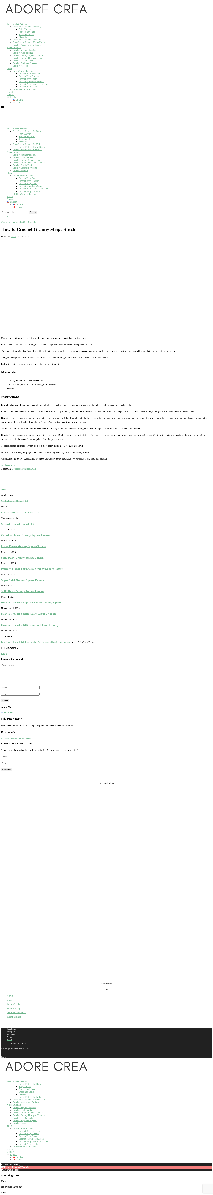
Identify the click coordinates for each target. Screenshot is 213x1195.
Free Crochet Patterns (17, 24)
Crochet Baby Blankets (29, 86)
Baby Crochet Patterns (23, 71)
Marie (13, 236)
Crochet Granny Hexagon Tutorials (29, 58)
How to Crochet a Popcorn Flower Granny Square (31, 602)
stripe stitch (13, 465)
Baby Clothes (25, 29)
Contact (10, 94)
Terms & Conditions (16, 1012)
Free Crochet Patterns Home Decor (29, 42)
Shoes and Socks (26, 34)
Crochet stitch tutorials (23, 53)
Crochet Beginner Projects (25, 63)
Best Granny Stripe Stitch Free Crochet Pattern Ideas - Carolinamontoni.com (36, 642)
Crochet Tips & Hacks (23, 60)
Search (33, 212)
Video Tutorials (14, 47)
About (10, 92)
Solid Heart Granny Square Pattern (22, 591)
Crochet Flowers (20, 66)
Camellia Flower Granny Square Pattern (25, 535)
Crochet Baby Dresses (29, 76)
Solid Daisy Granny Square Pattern (22, 557)
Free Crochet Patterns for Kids (27, 39)
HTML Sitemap (14, 1017)
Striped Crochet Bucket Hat (17, 523)
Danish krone (13, 1170)
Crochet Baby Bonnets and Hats (33, 84)
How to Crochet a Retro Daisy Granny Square (28, 613)
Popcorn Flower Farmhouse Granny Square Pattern (32, 568)
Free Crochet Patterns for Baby (27, 26)
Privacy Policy (13, 1008)
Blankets (23, 37)
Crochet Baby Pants (28, 79)
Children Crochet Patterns (24, 89)
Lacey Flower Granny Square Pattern (23, 546)
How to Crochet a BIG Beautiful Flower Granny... (31, 625)
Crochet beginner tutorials (24, 50)
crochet (4, 465)
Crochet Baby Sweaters (29, 73)
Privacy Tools (13, 1004)
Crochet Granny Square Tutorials (28, 55)
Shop (9, 68)
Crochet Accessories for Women (27, 45)
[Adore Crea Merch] (2, 19)
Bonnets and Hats (27, 32)
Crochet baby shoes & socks (31, 81)
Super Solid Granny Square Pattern (22, 580)
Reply (4, 653)
